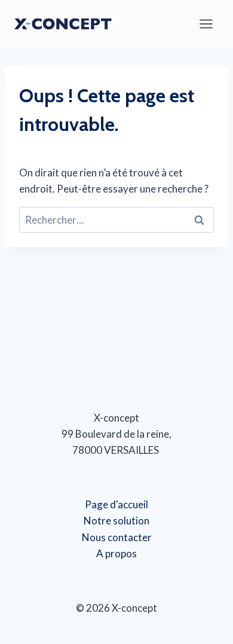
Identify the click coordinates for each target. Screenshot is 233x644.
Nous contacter (117, 537)
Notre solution (116, 520)
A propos (116, 553)
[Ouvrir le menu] (206, 24)
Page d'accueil (116, 504)
